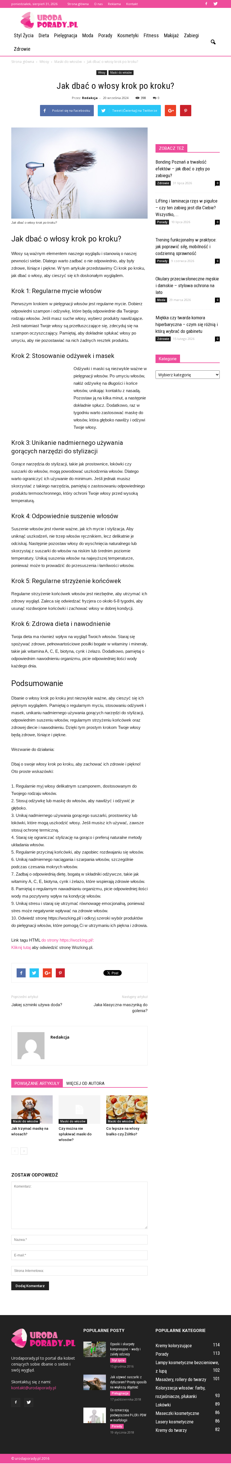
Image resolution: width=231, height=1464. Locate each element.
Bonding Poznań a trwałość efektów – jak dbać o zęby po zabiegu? (183, 168)
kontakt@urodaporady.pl (33, 1387)
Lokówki (163, 1405)
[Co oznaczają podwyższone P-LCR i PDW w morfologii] (94, 1415)
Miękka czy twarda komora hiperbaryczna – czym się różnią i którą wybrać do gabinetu (187, 324)
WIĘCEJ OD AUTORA (85, 1083)
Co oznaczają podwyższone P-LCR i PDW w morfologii (128, 1415)
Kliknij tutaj (21, 947)
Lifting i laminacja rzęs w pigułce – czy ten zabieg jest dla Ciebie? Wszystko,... (186, 207)
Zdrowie (22, 49)
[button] (213, 42)
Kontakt (132, 4)
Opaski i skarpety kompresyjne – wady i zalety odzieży (125, 1349)
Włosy (101, 72)
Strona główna (78, 4)
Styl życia (24, 35)
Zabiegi (191, 35)
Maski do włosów (121, 72)
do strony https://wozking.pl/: (67, 940)
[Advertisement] (153, 20)
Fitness (151, 35)
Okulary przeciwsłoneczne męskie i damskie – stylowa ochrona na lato (187, 285)
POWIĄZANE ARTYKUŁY (37, 1083)
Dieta (44, 35)
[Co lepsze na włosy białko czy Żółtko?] (127, 1109)
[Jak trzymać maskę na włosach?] (32, 1109)
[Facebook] (206, 4)
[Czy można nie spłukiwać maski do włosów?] (79, 1109)
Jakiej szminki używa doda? (36, 1004)
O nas (98, 4)
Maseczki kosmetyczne (177, 1413)
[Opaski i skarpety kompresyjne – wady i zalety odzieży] (94, 1349)
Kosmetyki (128, 35)
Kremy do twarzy (171, 1430)
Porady (105, 35)
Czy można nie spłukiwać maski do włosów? (75, 1134)
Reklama (114, 4)
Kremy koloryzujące (174, 1345)
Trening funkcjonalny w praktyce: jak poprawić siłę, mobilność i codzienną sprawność (186, 246)
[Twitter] (215, 4)
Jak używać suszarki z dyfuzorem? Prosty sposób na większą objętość (128, 1382)
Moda (87, 35)
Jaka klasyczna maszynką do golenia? (121, 1007)
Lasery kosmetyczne (175, 1422)
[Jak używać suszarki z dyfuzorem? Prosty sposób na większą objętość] (94, 1382)
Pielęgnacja (65, 35)
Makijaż (171, 35)
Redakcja (90, 98)
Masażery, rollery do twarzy (181, 1379)
